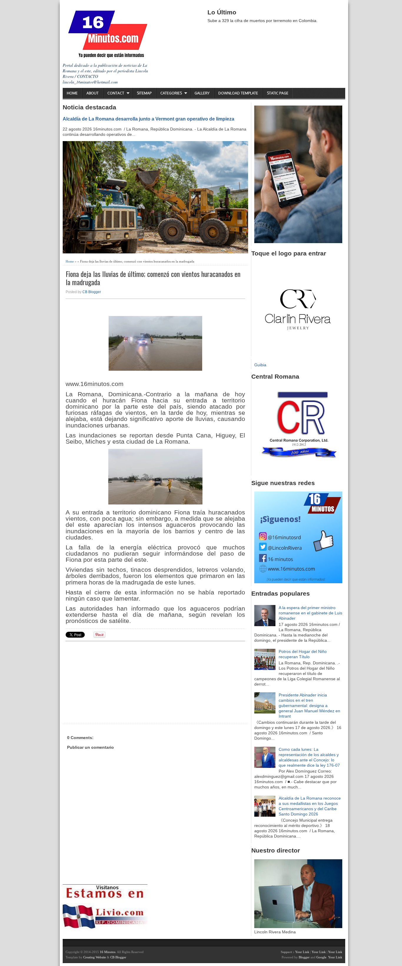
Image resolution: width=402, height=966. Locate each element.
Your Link (302, 952)
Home (72, 93)
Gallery (202, 93)
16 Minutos (107, 952)
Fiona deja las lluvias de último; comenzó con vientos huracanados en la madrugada (153, 278)
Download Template (238, 93)
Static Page (277, 93)
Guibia (260, 364)
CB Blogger (91, 292)
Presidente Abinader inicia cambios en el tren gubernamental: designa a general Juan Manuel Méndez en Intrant (309, 705)
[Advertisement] (111, 681)
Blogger (304, 957)
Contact (115, 93)
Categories (171, 93)
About (93, 93)
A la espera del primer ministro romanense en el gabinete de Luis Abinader (310, 613)
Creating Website (94, 957)
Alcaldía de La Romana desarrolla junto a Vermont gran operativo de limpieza (148, 118)
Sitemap (144, 93)
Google (321, 957)
